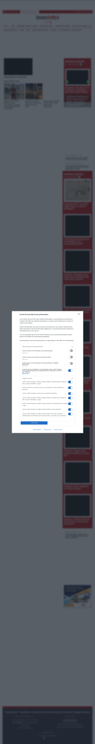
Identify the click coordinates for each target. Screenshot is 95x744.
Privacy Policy (58, 429)
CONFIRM (34, 423)
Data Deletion (37, 429)
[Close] (79, 314)
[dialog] (47, 372)
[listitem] (47, 347)
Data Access (47, 429)
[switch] (70, 350)
